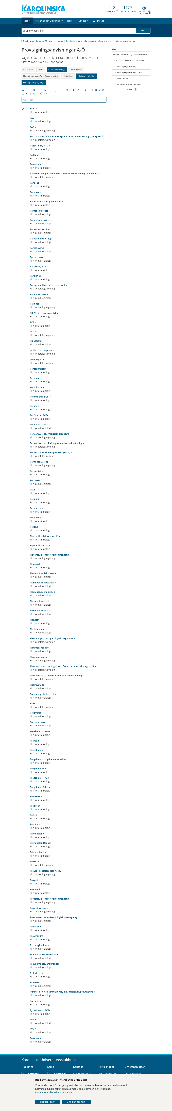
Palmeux (34, 164)
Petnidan (35, 517)
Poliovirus (35, 712)
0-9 (45, 93)
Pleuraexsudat (37, 656)
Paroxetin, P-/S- (38, 266)
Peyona (34, 526)
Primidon (35, 824)
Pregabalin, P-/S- (39, 777)
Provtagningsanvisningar (124, 41)
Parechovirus (37, 247)
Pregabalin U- (37, 768)
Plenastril (35, 619)
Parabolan (35, 192)
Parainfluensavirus (40, 219)
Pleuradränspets (39, 647)
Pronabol (35, 889)
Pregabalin (35, 749)
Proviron (34, 926)
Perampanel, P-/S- (39, 396)
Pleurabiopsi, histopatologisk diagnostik (51, 638)
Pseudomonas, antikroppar (44, 963)
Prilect (33, 815)
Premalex (35, 796)
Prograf (34, 880)
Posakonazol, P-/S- (40, 731)
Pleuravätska (37, 684)
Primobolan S (37, 852)
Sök (143, 30)
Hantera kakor (47, 1102)
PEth (32, 489)
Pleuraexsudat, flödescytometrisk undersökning (56, 675)
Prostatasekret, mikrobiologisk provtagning (53, 917)
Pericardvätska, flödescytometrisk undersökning (56, 443)
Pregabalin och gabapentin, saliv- (48, 759)
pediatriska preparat (41, 350)
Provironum (36, 935)
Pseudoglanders (38, 945)
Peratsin (34, 405)
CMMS (41, 69)
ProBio (33, 861)
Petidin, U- (35, 508)
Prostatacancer (38, 907)
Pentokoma (36, 387)
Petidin (34, 498)
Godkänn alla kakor (76, 1102)
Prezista (34, 805)
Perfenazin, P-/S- (39, 415)
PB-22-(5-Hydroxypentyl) (43, 312)
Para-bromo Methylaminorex (45, 201)
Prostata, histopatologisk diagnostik (49, 898)
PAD (32, 127)
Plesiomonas (37, 629)
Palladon (34, 154)
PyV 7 (33, 1028)
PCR (32, 331)
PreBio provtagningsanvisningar (130, 84)
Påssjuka (34, 1038)
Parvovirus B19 (38, 294)
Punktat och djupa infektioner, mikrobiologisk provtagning (61, 991)
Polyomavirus (37, 722)
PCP (32, 322)
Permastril (35, 471)
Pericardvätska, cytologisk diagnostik (50, 433)
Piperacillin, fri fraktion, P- (44, 536)
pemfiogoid (36, 359)
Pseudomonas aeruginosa (44, 954)
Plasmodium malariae (42, 591)
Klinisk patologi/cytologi (33, 82)
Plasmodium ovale (40, 601)
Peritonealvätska (39, 461)
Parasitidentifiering (40, 238)
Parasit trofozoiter (40, 229)
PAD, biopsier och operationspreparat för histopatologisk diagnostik (67, 136)
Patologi (34, 303)
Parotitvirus (36, 257)
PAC (32, 117)
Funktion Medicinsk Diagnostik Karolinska (56, 41)
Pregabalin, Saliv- (39, 787)
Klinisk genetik (76, 69)
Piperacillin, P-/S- (39, 545)
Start (25, 41)
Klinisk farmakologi (56, 69)
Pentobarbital (37, 368)
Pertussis (35, 480)
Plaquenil (35, 563)
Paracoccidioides (39, 210)
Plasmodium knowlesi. (42, 582)
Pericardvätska (38, 424)
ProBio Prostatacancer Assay (45, 870)
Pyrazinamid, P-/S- (40, 1010)
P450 (32, 108)
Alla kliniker (28, 69)
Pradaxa (34, 740)
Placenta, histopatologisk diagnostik (49, 554)
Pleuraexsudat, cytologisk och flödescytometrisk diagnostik (62, 666)
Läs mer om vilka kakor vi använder (54, 1092)
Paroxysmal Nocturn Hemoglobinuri (49, 285)
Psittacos (35, 982)
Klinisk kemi (68, 76)
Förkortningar (123, 78)
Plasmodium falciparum (43, 573)
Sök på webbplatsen (33, 30)
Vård (32, 41)
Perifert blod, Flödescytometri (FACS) (50, 452)
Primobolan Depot (40, 842)
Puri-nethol (36, 1000)
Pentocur (35, 378)
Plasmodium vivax (40, 610)
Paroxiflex (35, 275)
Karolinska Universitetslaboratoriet (94, 41)
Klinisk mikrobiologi (86, 76)
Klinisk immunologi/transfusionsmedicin (40, 76)
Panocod (34, 182)
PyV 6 (33, 1019)
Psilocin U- (35, 973)
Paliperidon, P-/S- (39, 145)
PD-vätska (35, 340)
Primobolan (36, 833)
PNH (32, 703)
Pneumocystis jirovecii (42, 694)
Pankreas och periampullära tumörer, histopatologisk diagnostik (65, 173)
